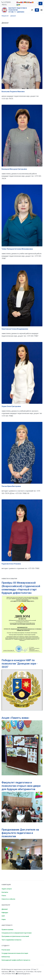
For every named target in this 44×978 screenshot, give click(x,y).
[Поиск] (41, 3)
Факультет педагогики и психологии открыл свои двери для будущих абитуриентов (21, 786)
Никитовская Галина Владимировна (15, 329)
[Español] (33, 2)
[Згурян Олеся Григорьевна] (22, 373)
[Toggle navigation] (41, 10)
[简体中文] (21, 2)
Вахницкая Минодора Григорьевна (14, 169)
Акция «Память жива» (15, 717)
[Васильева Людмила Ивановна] (22, 58)
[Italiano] (27, 2)
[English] (17, 2)
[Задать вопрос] (32, 10)
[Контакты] (37, 10)
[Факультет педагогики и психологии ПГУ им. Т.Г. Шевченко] (4, 10)
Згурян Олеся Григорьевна (11, 406)
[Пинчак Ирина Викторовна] (22, 453)
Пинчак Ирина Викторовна (11, 486)
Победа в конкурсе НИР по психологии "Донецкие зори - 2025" (19, 663)
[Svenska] (17, 5)
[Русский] (31, 2)
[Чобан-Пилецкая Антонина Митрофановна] (22, 215)
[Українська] (19, 5)
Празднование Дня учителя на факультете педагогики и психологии (20, 833)
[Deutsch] (25, 2)
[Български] (19, 2)
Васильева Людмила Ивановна (13, 91)
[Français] (23, 2)
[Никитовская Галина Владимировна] (22, 295)
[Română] (29, 2)
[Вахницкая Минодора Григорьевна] (22, 135)
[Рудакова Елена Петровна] (22, 530)
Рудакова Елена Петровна (11, 564)
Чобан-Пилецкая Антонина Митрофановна (17, 249)
